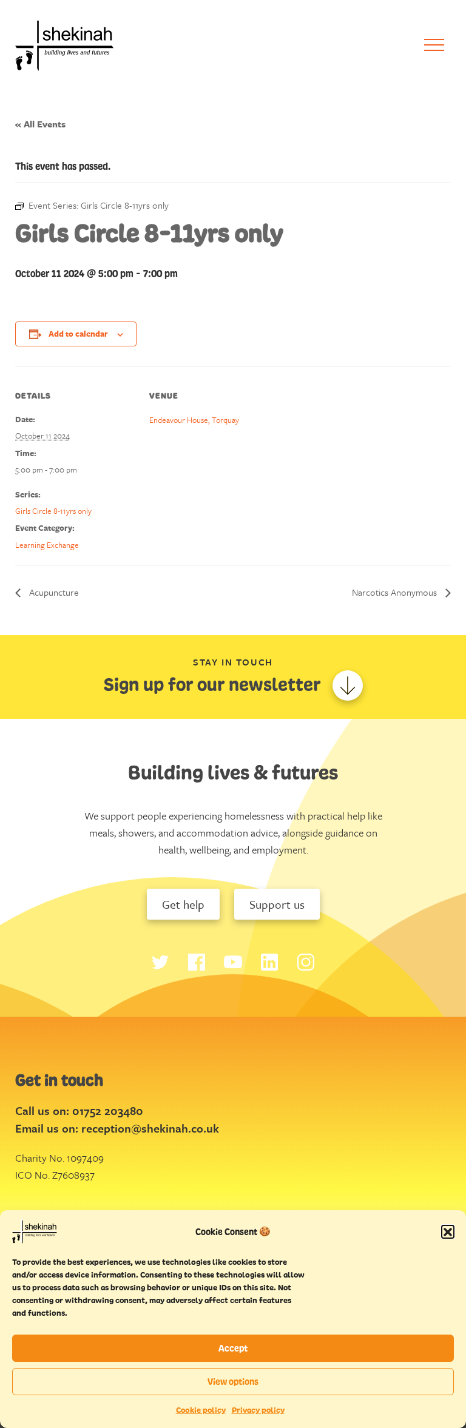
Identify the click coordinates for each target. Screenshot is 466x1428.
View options (233, 1381)
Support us (277, 904)
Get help (183, 904)
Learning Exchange (47, 545)
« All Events (40, 123)
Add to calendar (78, 334)
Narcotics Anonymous (395, 592)
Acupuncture (53, 592)
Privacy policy (258, 1410)
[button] (448, 1231)
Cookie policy (201, 1410)
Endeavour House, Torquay (194, 420)
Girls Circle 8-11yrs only (53, 511)
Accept (233, 1348)
